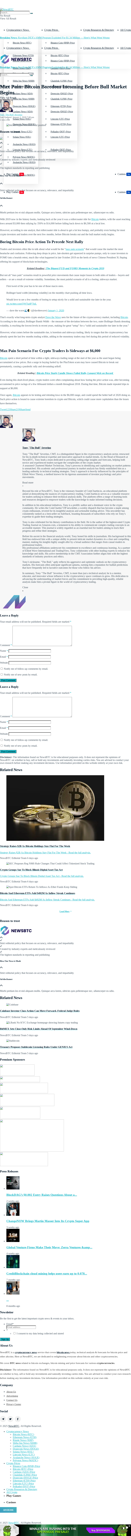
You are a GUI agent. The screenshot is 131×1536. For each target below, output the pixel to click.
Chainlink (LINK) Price (61, 99)
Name (4, 650)
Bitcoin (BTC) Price (60, 73)
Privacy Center (13, 1404)
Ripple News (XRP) (23, 1440)
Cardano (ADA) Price (24, 1472)
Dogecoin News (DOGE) (24, 124)
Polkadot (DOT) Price (61, 149)
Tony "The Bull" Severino (11, 114)
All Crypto (125, 30)
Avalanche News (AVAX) (26, 1457)
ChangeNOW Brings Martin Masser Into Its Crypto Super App (47, 1221)
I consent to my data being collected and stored (40, 1333)
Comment (6, 645)
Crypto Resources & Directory (98, 30)
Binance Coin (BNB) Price (63, 43)
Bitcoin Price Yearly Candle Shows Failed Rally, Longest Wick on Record (75, 373)
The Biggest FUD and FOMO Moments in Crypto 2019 (75, 268)
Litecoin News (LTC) (22, 149)
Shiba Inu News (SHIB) (24, 99)
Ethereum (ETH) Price (61, 124)
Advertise (8, 1510)
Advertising (12, 1396)
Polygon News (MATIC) (25, 1460)
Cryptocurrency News (17, 30)
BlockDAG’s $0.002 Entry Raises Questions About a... (41, 1195)
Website (4, 662)
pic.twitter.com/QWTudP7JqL (21, 303)
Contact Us (11, 1400)
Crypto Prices (51, 30)
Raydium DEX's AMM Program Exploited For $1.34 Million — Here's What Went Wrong (55, 37)
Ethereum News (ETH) (24, 1437)
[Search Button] (31, 13)
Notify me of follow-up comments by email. (26, 668)
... (7, 1300)
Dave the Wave (53, 317)
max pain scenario (75, 249)
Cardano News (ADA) (23, 111)
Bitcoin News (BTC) (22, 43)
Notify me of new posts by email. (20, 674)
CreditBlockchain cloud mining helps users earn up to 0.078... (46, 1273)
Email (4, 656)
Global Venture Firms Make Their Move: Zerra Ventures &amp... (49, 1247)
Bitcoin (95, 219)
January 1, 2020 (56, 310)
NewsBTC (13, 1426)
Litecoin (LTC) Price (60, 137)
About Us (11, 1391)
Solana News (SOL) (22, 137)
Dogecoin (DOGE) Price (62, 111)
